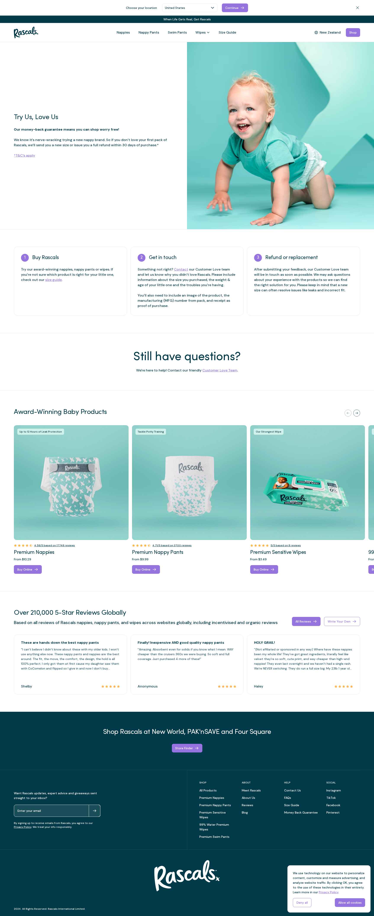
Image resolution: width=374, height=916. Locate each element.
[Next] (356, 413)
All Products (208, 790)
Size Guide (227, 32)
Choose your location (141, 8)
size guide (53, 279)
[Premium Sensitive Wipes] (307, 482)
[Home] (26, 32)
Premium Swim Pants (214, 837)
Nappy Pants (149, 32)
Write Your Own (339, 621)
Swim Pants (177, 32)
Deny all (302, 903)
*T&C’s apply (24, 155)
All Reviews (303, 621)
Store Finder (184, 748)
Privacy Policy (22, 827)
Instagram (333, 790)
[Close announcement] (358, 19)
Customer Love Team (219, 370)
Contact (181, 269)
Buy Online (24, 569)
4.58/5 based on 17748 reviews (54, 545)
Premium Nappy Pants (215, 805)
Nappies (123, 32)
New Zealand (330, 32)
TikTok (331, 798)
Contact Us (292, 790)
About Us (248, 798)
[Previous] (348, 413)
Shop (353, 32)
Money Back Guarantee (301, 812)
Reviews (247, 805)
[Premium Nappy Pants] (189, 482)
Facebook (333, 805)
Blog (245, 812)
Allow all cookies (350, 903)
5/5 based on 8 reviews (286, 545)
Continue (232, 8)
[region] (187, 499)
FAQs (287, 798)
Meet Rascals (251, 790)
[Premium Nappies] (71, 482)
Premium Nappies (211, 798)
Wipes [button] (200, 32)
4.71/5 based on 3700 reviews (172, 545)
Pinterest (333, 812)
